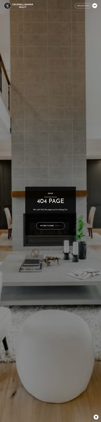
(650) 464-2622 (83, 6)
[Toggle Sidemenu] (94, 5)
